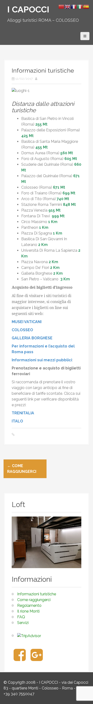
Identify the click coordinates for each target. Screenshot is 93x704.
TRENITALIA (23, 413)
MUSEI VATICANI (26, 322)
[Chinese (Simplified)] (61, 6)
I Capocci (28, 9)
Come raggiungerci (34, 599)
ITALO (17, 421)
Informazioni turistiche (36, 594)
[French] (74, 6)
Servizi (23, 622)
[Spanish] (86, 6)
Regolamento (29, 605)
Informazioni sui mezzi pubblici (42, 360)
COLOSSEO (22, 330)
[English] (68, 6)
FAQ (21, 617)
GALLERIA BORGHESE (32, 338)
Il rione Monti (28, 611)
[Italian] (80, 6)
